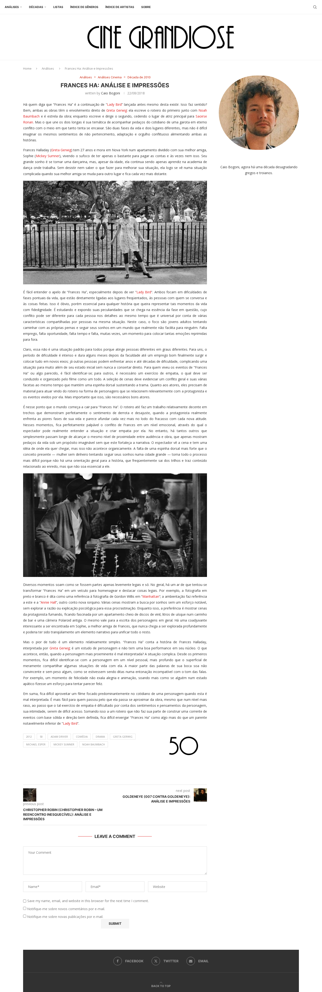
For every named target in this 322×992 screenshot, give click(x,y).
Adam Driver (59, 736)
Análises (12, 7)
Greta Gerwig (116, 110)
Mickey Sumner (48, 156)
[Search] (315, 7)
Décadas (36, 7)
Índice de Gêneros (84, 7)
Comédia (82, 736)
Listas (58, 7)
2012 (29, 736)
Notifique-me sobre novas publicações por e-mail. (65, 916)
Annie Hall (48, 602)
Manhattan (150, 596)
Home (27, 68)
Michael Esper (35, 744)
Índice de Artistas (119, 7)
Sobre (146, 7)
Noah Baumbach (93, 744)
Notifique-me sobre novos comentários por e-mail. (66, 909)
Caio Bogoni (110, 93)
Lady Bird (114, 104)
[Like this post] (119, 779)
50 (41, 736)
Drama (100, 736)
